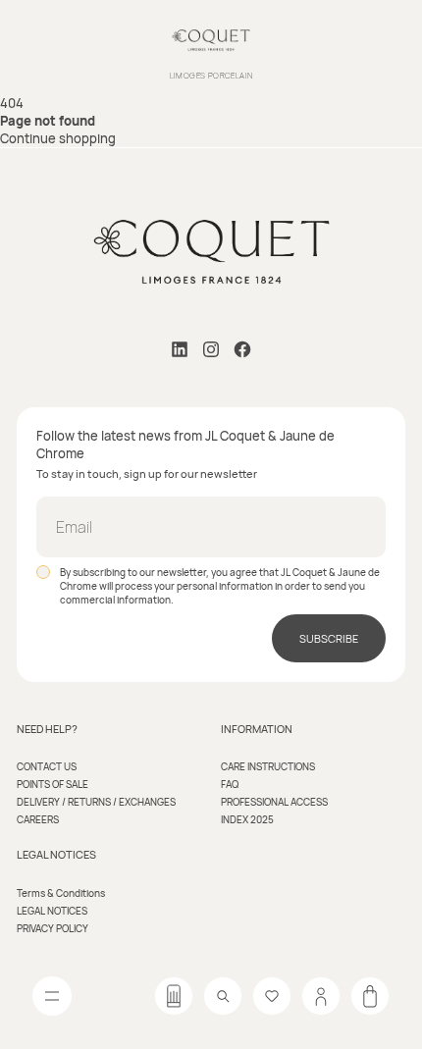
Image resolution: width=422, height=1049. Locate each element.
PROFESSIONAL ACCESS (274, 802)
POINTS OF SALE (52, 784)
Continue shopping (58, 138)
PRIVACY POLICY (52, 928)
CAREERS (38, 819)
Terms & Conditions (61, 893)
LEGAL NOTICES (52, 911)
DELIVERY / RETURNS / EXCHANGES (96, 802)
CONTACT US (47, 766)
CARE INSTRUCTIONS (268, 766)
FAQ (229, 784)
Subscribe (328, 638)
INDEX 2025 (247, 819)
